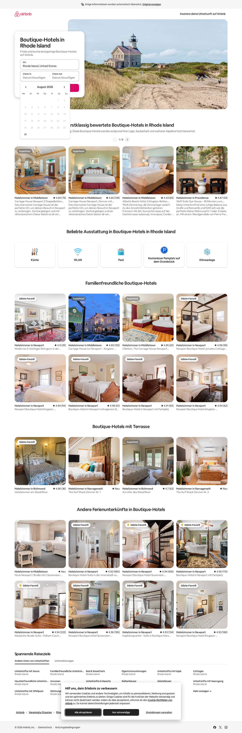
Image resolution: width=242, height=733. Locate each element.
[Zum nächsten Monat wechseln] (64, 87)
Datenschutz (45, 727)
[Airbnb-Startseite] (23, 14)
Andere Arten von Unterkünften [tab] (32, 660)
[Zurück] (115, 139)
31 (25, 134)
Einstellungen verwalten (159, 712)
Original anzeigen (151, 4)
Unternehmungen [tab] (64, 660)
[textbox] (35, 78)
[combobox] (49, 66)
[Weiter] (127, 139)
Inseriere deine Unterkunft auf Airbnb (203, 14)
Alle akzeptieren (83, 712)
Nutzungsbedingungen (67, 727)
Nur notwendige (121, 712)
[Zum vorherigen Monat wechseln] (26, 87)
